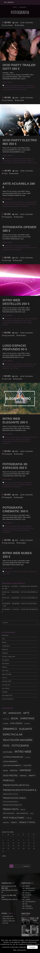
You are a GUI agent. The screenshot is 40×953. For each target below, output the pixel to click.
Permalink (20, 25)
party (14, 160)
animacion (9, 202)
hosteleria (7, 752)
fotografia (16, 85)
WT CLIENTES (28, 908)
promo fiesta (30, 87)
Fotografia (8, 217)
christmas (27, 718)
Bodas (4, 642)
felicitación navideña (18, 740)
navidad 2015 (6, 681)
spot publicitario (9, 89)
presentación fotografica (19, 206)
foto (34, 202)
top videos (5, 688)
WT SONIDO (27, 906)
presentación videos (16, 87)
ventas (5, 324)
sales (31, 813)
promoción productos (12, 805)
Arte (5, 173)
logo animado (26, 85)
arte (15, 202)
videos (14, 822)
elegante (29, 202)
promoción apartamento (10, 801)
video (16, 22)
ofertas (23, 320)
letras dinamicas (27, 158)
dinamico (8, 85)
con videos (16, 723)
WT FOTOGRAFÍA (29, 901)
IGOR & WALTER (9, 921)
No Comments (27, 22)
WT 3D (25, 904)
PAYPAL (5, 923)
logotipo (6, 368)
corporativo (6, 646)
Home (15, 7)
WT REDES (27, 893)
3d (6, 364)
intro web (14, 204)
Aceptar (32, 947)
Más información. (20, 950)
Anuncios (5, 635)
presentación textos (10, 794)
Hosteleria (5, 663)
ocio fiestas (8, 25)
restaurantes (22, 813)
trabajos (5, 692)
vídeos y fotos (21, 89)
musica (4, 677)
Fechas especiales (8, 656)
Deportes (5, 649)
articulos (8, 318)
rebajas (23, 809)
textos (28, 818)
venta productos (7, 699)
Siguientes (26, 866)
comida (5, 723)
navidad (25, 770)
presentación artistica (11, 441)
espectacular (7, 484)
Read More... (8, 82)
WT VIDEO (26, 899)
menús (5, 770)
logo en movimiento (25, 366)
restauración (8, 813)
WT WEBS (26, 886)
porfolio (22, 204)
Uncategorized (7, 695)
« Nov (4, 856)
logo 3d (27, 757)
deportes (27, 723)
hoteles (4, 667)
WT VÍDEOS (9, 2)
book (19, 245)
